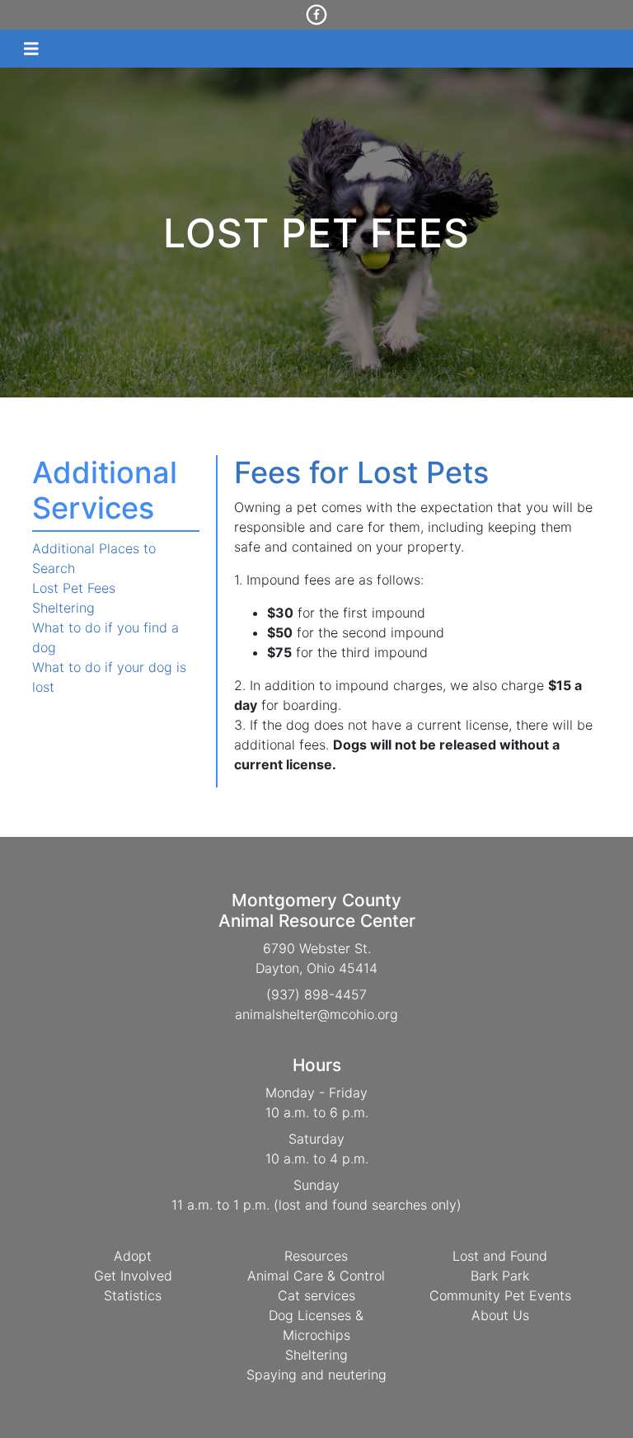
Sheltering (63, 607)
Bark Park (500, 1275)
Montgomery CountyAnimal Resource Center (316, 910)
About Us (500, 1315)
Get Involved (133, 1275)
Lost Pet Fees (73, 588)
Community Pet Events (500, 1295)
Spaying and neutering (316, 1374)
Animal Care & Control (316, 1275)
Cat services (316, 1295)
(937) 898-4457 (316, 994)
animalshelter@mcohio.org (316, 1014)
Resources (316, 1256)
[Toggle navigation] (31, 49)
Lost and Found (499, 1256)
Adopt (133, 1256)
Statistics (133, 1295)
